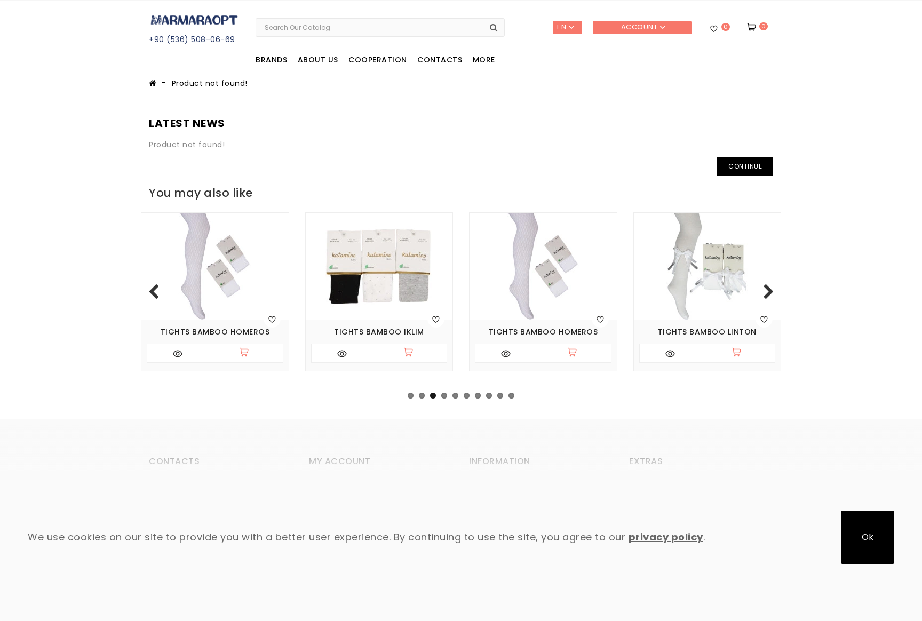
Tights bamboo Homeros (215, 332)
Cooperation (377, 59)
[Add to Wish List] (272, 319)
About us (318, 59)
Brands (271, 59)
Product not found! (210, 83)
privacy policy (666, 537)
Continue (745, 166)
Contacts (439, 59)
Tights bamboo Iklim (379, 332)
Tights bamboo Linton (707, 332)
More (484, 59)
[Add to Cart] (248, 353)
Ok (867, 537)
